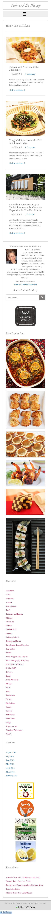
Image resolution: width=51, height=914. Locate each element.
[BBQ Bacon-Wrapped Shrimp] (25, 473)
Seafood (9, 710)
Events (8, 652)
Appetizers (10, 590)
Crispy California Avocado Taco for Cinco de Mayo (25, 141)
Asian (8, 594)
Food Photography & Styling (17, 660)
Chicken (9, 618)
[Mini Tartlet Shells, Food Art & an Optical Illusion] (25, 444)
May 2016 (10, 764)
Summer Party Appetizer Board (18, 881)
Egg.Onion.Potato (13, 889)
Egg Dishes (10, 648)
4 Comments (30, 74)
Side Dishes (10, 714)
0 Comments (30, 147)
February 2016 (11, 775)
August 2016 (11, 752)
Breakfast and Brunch (14, 614)
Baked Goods (11, 606)
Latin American (12, 679)
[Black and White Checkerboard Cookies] (25, 502)
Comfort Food (11, 629)
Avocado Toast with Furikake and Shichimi (22, 877)
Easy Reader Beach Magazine (17, 645)
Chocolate (10, 621)
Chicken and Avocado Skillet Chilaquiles (24, 68)
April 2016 (10, 768)
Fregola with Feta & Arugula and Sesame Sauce (24, 885)
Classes (9, 625)
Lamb (8, 676)
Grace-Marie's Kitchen (14, 664)
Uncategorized (11, 726)
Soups (8, 722)
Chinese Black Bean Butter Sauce (19, 892)
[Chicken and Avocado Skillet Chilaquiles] (25, 49)
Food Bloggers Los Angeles (16, 656)
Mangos (9, 683)
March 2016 (10, 771)
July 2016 (10, 756)
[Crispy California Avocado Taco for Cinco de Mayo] (25, 118)
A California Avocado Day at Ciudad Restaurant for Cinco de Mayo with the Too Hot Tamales (25, 207)
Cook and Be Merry (25, 5)
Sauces (8, 706)
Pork (8, 691)
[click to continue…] (17, 90)
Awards (9, 602)
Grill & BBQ (11, 668)
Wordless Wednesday (14, 730)
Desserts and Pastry (13, 641)
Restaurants (10, 695)
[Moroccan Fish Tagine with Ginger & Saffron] (25, 363)
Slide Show (10, 718)
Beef (8, 610)
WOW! (8, 734)
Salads (8, 699)
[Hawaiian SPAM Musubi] (25, 545)
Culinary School (12, 637)
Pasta (8, 687)
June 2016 (10, 760)
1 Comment (29, 214)
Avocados (9, 598)
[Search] (42, 297)
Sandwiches (10, 703)
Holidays (9, 672)
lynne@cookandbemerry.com (25, 284)
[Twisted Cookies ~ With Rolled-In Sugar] (25, 409)
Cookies (9, 633)
